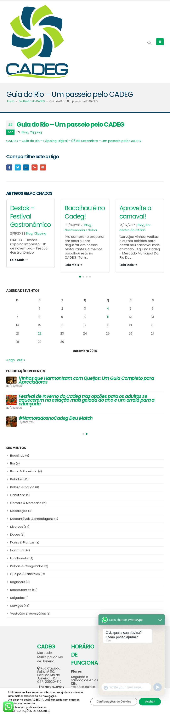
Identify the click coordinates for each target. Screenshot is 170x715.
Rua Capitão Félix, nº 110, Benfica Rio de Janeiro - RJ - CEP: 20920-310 (49, 672)
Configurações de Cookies (114, 702)
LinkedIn (26, 167)
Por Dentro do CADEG (32, 101)
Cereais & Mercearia (28, 500)
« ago (10, 360)
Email (43, 167)
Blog (25, 132)
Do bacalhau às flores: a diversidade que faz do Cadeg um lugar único (87, 416)
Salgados (19, 595)
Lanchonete (21, 555)
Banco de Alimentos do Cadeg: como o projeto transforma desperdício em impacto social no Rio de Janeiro (81, 398)
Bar (15, 461)
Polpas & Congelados (29, 563)
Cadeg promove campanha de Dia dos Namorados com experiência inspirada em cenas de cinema (79, 380)
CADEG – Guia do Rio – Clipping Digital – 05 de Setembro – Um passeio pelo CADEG (73, 140)
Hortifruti (20, 548)
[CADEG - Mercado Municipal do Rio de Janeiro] (37, 42)
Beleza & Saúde (24, 484)
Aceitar (150, 702)
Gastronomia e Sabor (26, 230)
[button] (80, 277)
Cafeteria (20, 492)
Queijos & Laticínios (27, 571)
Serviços (19, 603)
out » (21, 360)
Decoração (21, 508)
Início (10, 101)
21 (52, 684)
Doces (17, 532)
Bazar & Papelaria (26, 469)
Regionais (20, 579)
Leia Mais (17, 265)
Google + (35, 167)
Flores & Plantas (24, 540)
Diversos (19, 524)
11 (108, 317)
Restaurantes (23, 587)
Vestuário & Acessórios (30, 611)
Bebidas (19, 476)
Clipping (36, 132)
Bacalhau (19, 453)
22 (39, 333)
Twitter (18, 167)
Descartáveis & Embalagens (34, 516)
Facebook (9, 167)
